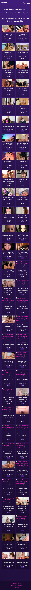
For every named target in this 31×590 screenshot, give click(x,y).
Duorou (4, 2)
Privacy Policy (17, 583)
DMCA (17, 587)
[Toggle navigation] (28, 3)
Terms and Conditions (17, 585)
